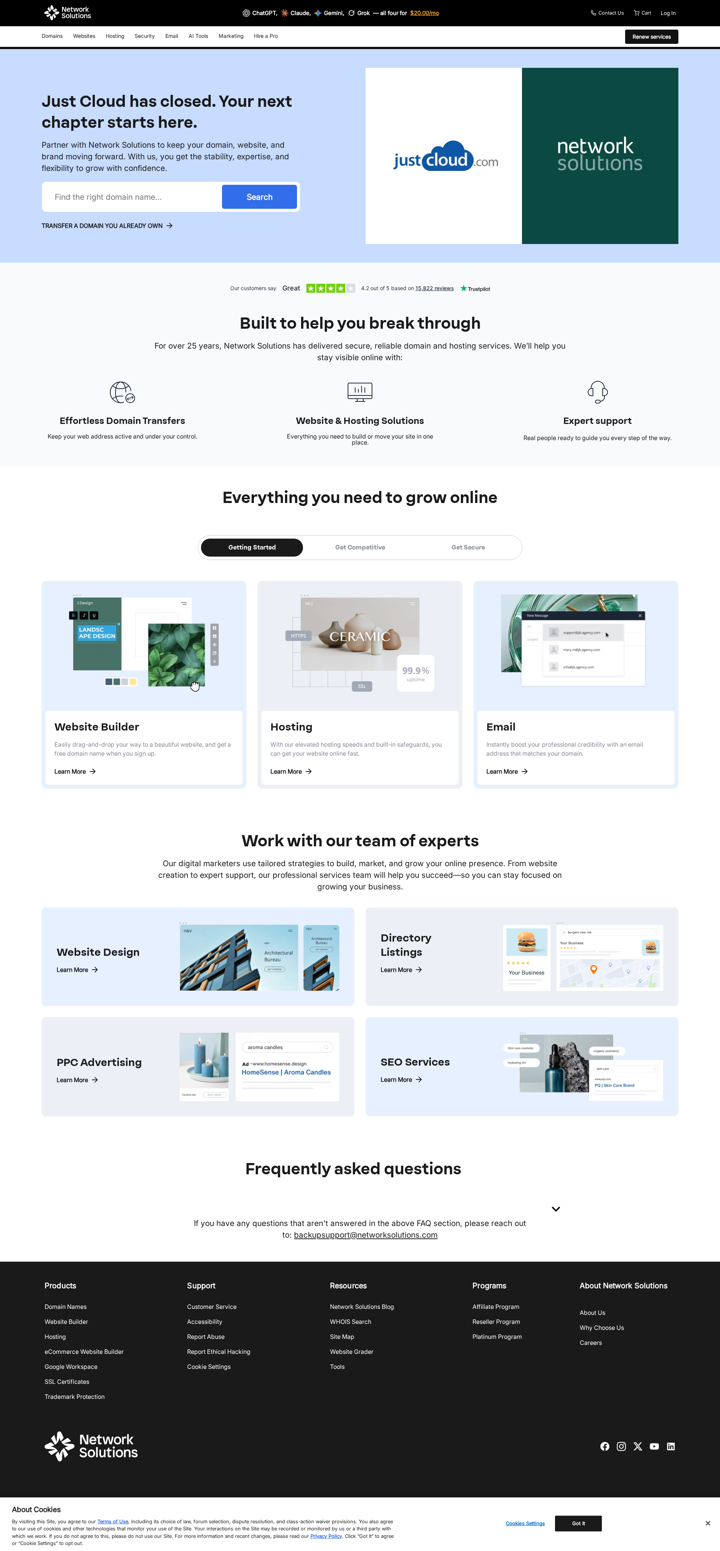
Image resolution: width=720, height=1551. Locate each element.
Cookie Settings (209, 1366)
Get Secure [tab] (468, 547)
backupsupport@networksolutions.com (366, 1235)
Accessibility (204, 1321)
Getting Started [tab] (252, 547)
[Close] (708, 1523)
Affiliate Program (495, 1306)
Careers (591, 1342)
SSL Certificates (67, 1381)
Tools (337, 1366)
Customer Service (212, 1306)
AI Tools (198, 36)
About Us (592, 1312)
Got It (578, 1523)
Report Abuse (206, 1336)
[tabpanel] (360, 674)
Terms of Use (113, 1521)
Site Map (342, 1336)
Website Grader (352, 1351)
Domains (52, 36)
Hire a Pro (266, 36)
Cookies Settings (525, 1523)
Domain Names (66, 1306)
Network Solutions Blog (362, 1306)
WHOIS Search (350, 1321)
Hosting (115, 36)
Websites (84, 36)
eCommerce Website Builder (84, 1351)
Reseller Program (496, 1321)
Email (171, 36)
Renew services (652, 36)
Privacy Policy (326, 1536)
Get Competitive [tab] (360, 547)
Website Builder (66, 1321)
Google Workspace (71, 1366)
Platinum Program (497, 1336)
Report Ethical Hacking (218, 1351)
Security (145, 36)
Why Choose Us (602, 1327)
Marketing (231, 36)
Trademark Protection (75, 1396)
